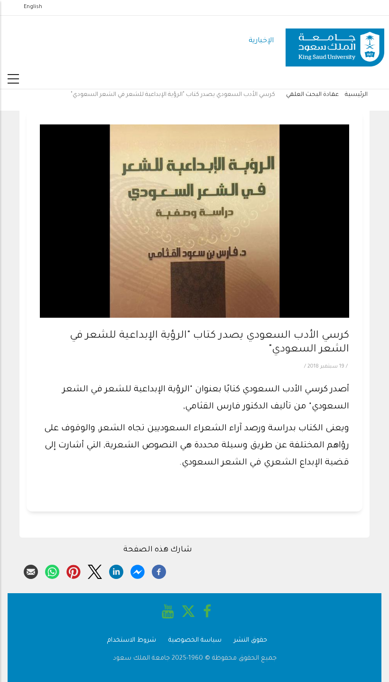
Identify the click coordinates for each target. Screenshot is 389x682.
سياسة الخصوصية (195, 640)
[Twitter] (95, 570)
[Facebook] (159, 570)
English (33, 7)
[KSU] (335, 41)
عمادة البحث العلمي (312, 95)
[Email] (31, 570)
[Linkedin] (116, 570)
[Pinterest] (73, 570)
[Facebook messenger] (137, 570)
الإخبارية (261, 41)
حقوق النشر (250, 640)
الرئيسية (356, 95)
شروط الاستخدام (131, 640)
